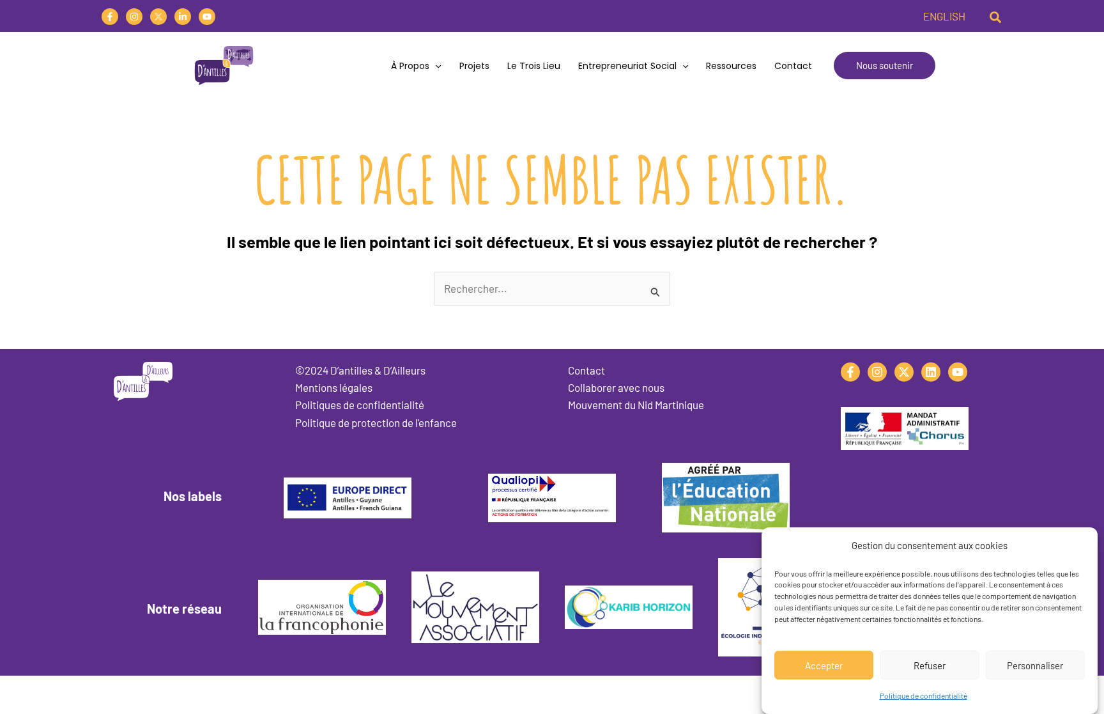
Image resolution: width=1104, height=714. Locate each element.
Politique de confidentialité (923, 695)
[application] (435, 65)
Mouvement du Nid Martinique (636, 404)
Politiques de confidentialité (359, 404)
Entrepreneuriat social (627, 65)
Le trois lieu (533, 65)
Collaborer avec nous (616, 387)
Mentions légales (333, 387)
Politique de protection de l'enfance (376, 422)
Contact (793, 65)
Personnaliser (1035, 665)
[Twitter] (158, 16)
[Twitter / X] (904, 372)
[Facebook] (110, 16)
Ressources (731, 65)
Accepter (824, 665)
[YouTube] (207, 16)
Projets (474, 65)
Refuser (930, 665)
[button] (996, 16)
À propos (410, 65)
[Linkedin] (182, 16)
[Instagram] (134, 16)
